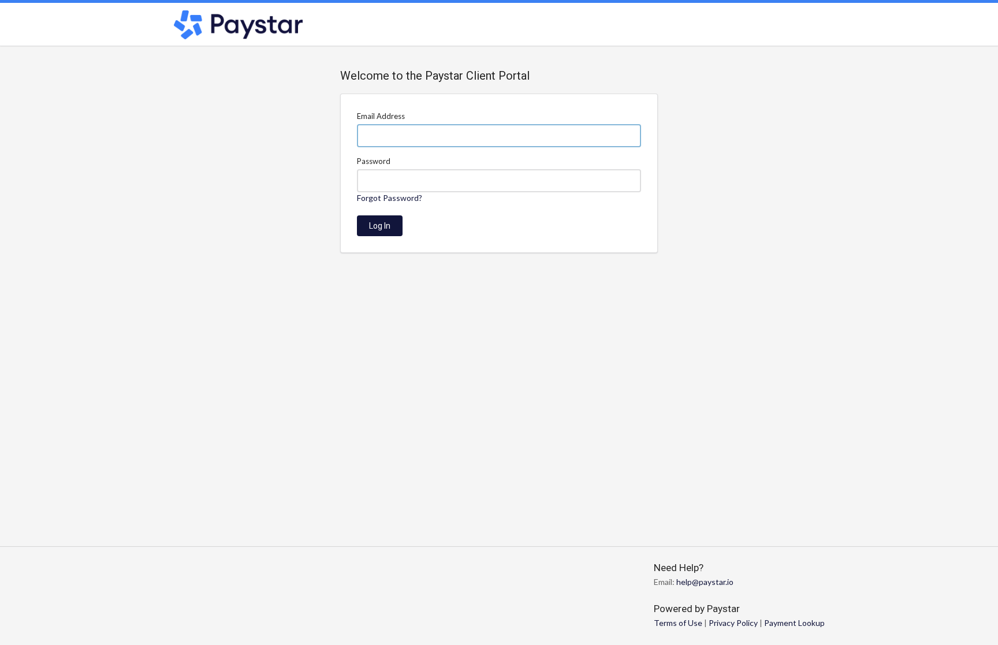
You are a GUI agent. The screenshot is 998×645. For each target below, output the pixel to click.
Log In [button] (379, 225)
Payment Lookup (794, 623)
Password (373, 161)
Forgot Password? (389, 198)
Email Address (381, 116)
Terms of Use (678, 623)
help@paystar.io (704, 582)
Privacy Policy (733, 623)
